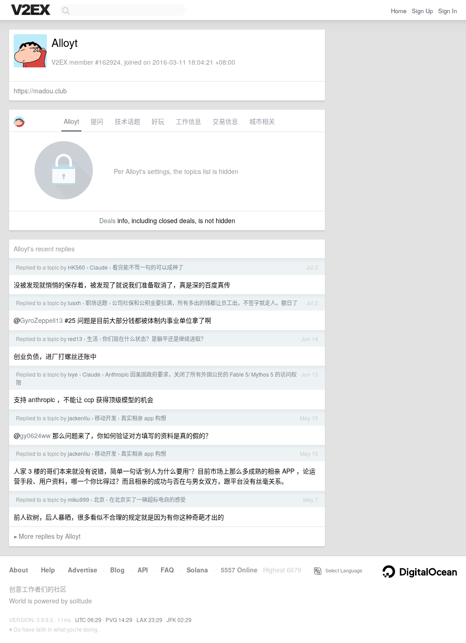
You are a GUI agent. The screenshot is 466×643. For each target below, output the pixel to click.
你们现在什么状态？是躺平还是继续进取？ (154, 338)
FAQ (167, 569)
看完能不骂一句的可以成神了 (147, 267)
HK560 (76, 267)
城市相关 (262, 121)
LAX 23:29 (149, 619)
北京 (99, 499)
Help (48, 569)
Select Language (341, 570)
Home (398, 10)
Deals (107, 220)
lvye (73, 374)
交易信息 (225, 121)
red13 (75, 338)
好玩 (158, 121)
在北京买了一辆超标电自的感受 (147, 499)
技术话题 (127, 121)
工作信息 (188, 121)
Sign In (447, 10)
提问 (97, 121)
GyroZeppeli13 (41, 320)
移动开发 (105, 418)
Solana (197, 569)
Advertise (82, 569)
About (18, 569)
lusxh (74, 302)
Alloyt (71, 121)
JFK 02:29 (179, 619)
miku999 (78, 499)
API (142, 569)
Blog (117, 569)
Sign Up (422, 10)
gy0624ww (35, 435)
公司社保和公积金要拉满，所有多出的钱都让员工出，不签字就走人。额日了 (205, 302)
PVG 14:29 (119, 619)
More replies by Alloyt (50, 536)
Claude (99, 267)
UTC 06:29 (88, 619)
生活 (92, 338)
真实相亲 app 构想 (143, 418)
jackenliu (79, 418)
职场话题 (96, 302)
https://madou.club (40, 90)
